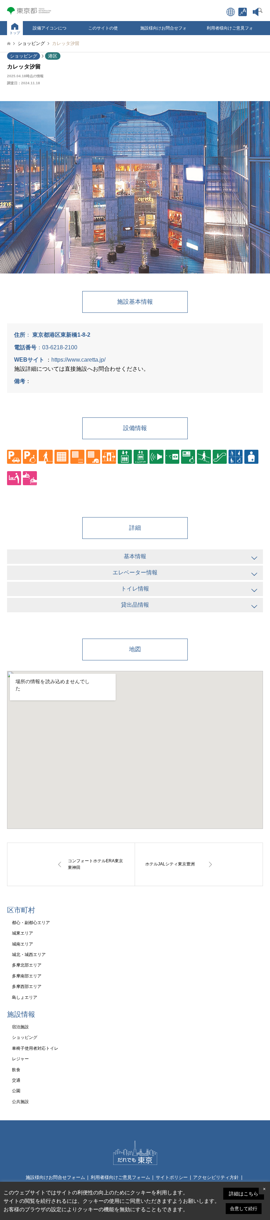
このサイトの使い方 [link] (103, 30)
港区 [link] (52, 56)
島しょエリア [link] (24, 997)
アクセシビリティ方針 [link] (216, 1177)
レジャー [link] (20, 1058)
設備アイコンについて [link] (49, 30)
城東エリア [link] (22, 933)
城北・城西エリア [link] (29, 954)
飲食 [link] (16, 1069)
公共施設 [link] (20, 1101)
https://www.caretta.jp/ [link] (78, 360)
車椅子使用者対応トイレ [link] (35, 1048)
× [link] (264, 1189)
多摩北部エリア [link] (26, 965)
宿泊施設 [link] (20, 1026)
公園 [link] (16, 1090)
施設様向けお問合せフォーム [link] (163, 30)
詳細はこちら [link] (243, 1193)
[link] (242, 12)
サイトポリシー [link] (172, 1177)
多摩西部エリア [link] (26, 986)
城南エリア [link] (22, 944)
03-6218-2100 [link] (59, 347)
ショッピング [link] (23, 56)
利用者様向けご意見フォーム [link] (230, 30)
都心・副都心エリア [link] (31, 922)
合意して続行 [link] (243, 1208)
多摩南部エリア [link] (26, 976)
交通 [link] (16, 1080)
